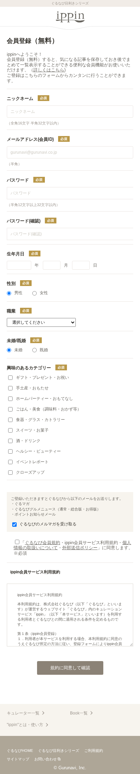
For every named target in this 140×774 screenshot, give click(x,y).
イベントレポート (32, 461)
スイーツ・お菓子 (32, 430)
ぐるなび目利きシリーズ (58, 750)
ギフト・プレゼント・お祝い (42, 377)
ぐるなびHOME (20, 750)
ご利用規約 (93, 750)
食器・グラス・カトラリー (40, 419)
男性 (18, 292)
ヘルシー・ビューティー (38, 451)
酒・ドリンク (28, 440)
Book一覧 (79, 713)
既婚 (44, 350)
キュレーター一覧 (23, 713)
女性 (44, 292)
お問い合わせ (45, 759)
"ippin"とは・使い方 (25, 724)
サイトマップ (18, 759)
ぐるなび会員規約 (42, 542)
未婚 (18, 350)
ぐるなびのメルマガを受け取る (47, 524)
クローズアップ (30, 472)
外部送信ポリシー (80, 547)
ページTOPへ (70, 696)
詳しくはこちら (48, 69)
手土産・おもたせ (32, 388)
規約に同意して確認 (70, 667)
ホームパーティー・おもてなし (44, 398)
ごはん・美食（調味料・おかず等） (48, 409)
